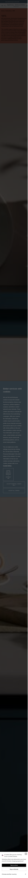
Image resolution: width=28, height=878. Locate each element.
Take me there (13, 865)
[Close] (25, 852)
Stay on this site (13, 869)
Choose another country (9, 874)
